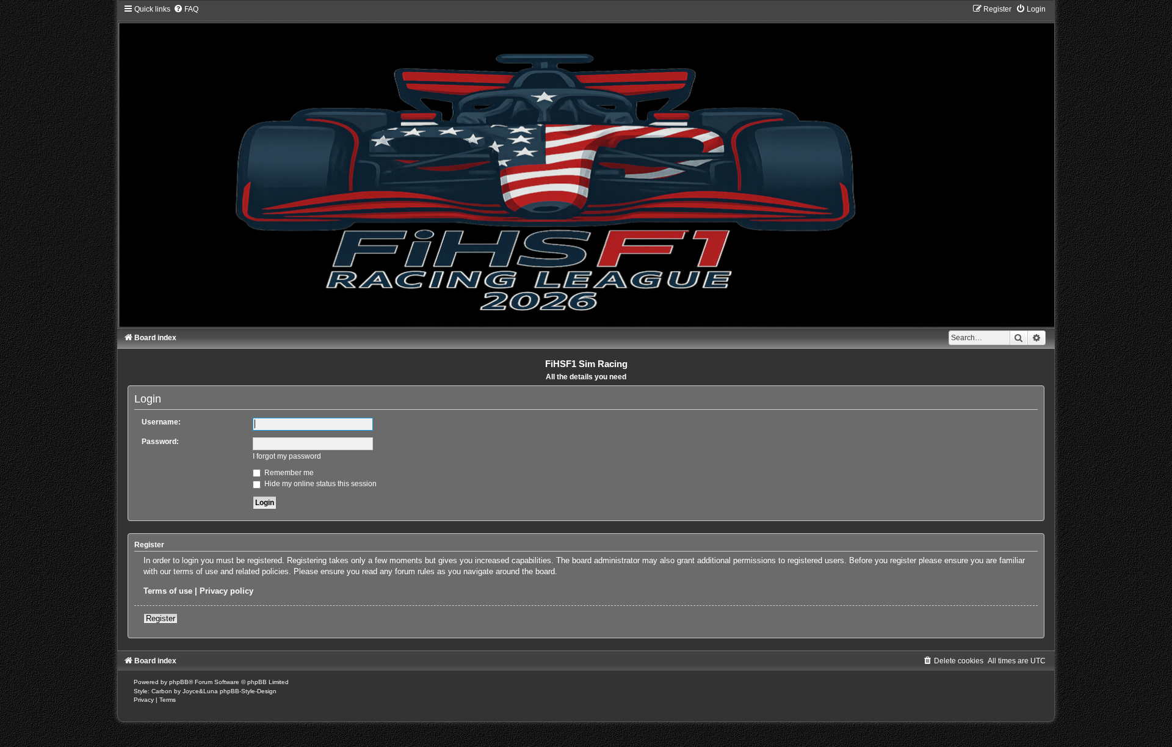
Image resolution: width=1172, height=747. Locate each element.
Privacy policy (226, 591)
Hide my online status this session (319, 483)
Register (160, 618)
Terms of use (167, 591)
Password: (160, 441)
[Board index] (586, 165)
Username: (161, 422)
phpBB (179, 682)
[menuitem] (185, 9)
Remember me (288, 472)
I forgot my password (287, 456)
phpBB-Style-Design (248, 691)
